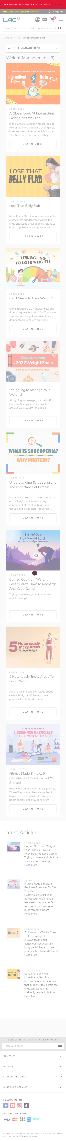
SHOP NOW (56, 4)
